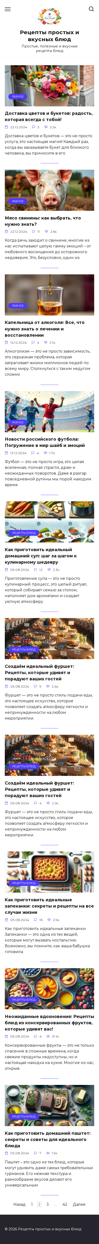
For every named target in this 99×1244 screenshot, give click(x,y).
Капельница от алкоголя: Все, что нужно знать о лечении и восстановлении (45, 329)
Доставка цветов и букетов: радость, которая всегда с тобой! (49, 116)
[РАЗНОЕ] (49, 103)
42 (64, 1204)
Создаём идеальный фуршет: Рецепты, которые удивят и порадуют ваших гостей (39, 672)
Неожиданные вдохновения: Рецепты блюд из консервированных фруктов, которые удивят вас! (49, 1022)
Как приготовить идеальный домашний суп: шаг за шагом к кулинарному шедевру (41, 556)
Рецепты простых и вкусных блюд (49, 36)
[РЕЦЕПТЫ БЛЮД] (49, 539)
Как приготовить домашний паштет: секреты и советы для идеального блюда (48, 1139)
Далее (79, 1204)
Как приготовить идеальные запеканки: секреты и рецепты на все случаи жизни (49, 906)
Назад (19, 1204)
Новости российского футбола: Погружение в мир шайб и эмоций (45, 442)
